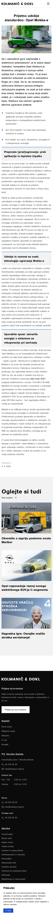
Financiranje (7, 834)
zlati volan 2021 (38, 378)
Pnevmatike (6, 858)
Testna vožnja (8, 846)
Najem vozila (7, 842)
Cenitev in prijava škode (12, 850)
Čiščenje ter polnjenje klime (14, 871)
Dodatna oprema (9, 867)
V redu (8, 910)
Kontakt (5, 744)
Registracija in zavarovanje (13, 879)
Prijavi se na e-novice (15, 709)
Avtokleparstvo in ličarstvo (13, 854)
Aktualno (5, 735)
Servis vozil (7, 838)
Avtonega (6, 875)
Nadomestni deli (9, 862)
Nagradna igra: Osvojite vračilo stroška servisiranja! (23, 635)
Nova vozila (7, 726)
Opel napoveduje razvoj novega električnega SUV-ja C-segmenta (25, 588)
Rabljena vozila (8, 731)
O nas (4, 740)
